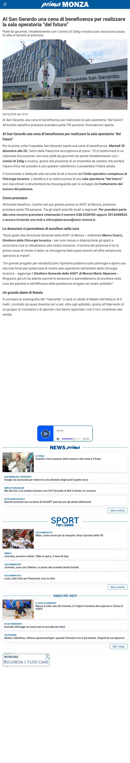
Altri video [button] (119, 646)
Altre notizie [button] (117, 510)
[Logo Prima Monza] (65, 4)
